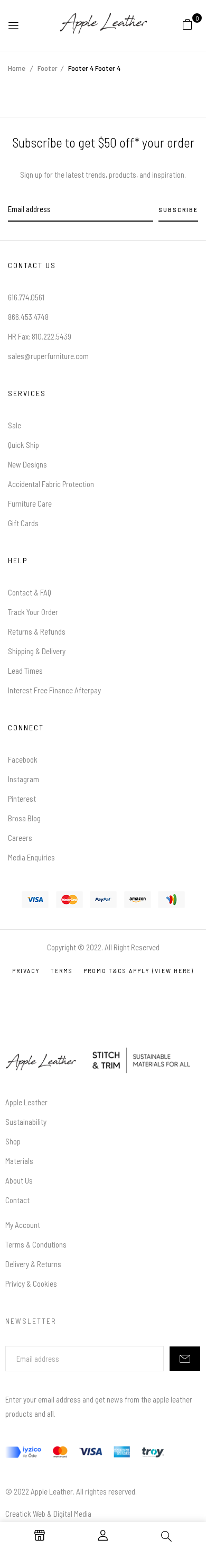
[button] (187, 24)
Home (16, 67)
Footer (48, 67)
